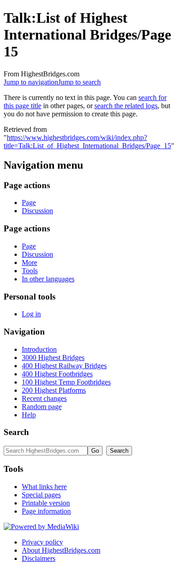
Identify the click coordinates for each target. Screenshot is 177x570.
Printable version (46, 503)
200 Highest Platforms (54, 390)
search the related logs (125, 106)
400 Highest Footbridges (57, 374)
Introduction (39, 349)
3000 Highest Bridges (53, 357)
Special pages (41, 495)
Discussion (37, 211)
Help (29, 415)
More (29, 262)
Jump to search (79, 82)
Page (29, 202)
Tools (30, 271)
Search (16, 432)
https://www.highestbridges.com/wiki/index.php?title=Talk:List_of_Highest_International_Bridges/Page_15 (87, 142)
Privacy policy (42, 542)
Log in (31, 314)
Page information (46, 511)
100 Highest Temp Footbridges (66, 382)
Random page (42, 406)
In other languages (48, 279)
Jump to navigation (31, 82)
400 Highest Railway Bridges (64, 366)
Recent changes (44, 398)
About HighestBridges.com (61, 550)
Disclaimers (38, 558)
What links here (44, 486)
